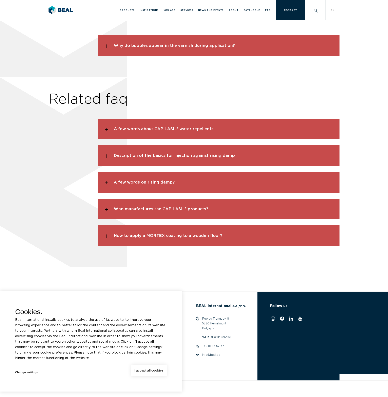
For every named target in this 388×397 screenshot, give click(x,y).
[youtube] (299, 319)
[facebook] (281, 319)
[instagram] (272, 319)
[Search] (315, 10)
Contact (290, 10)
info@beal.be (211, 355)
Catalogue (252, 10)
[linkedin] (290, 319)
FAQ (268, 10)
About (233, 10)
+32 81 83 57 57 (213, 346)
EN (332, 10)
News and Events (211, 10)
